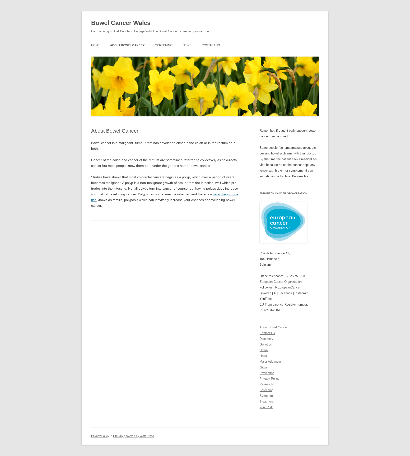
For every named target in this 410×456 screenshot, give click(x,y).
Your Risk (266, 407)
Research (266, 384)
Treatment (267, 401)
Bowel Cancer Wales (120, 22)
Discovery (266, 339)
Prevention (267, 373)
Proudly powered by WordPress (133, 436)
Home (95, 45)
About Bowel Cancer (127, 45)
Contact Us (211, 45)
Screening (163, 45)
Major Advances (271, 361)
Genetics (266, 344)
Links (263, 356)
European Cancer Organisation (281, 281)
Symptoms (267, 396)
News (187, 45)
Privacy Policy (270, 378)
